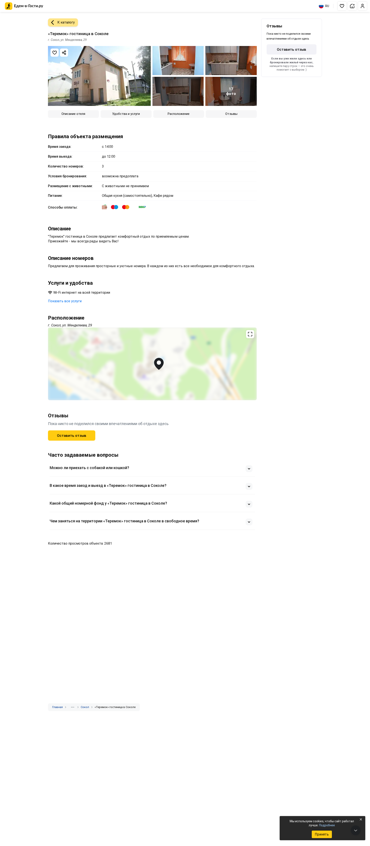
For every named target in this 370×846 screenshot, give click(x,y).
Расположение (178, 114)
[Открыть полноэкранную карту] (152, 363)
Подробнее (327, 825)
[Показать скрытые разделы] (72, 707)
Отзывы (231, 114)
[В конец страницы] (356, 830)
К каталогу (66, 22)
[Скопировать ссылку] (64, 53)
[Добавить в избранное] (55, 53)
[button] (342, 6)
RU (327, 6)
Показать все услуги (65, 301)
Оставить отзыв (71, 435)
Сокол (85, 707)
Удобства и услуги (126, 114)
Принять (322, 834)
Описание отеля (73, 114)
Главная (57, 707)
